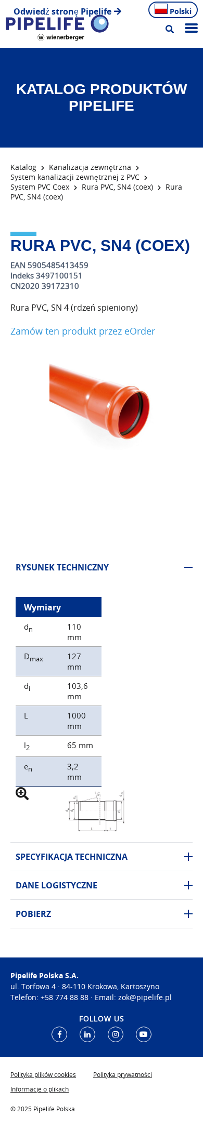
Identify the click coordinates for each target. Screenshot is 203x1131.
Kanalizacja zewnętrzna (90, 167)
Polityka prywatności (122, 1074)
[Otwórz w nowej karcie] (59, 1034)
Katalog (23, 167)
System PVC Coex (39, 187)
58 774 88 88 (66, 997)
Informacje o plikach (39, 1089)
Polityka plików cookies (43, 1074)
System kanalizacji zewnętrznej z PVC (74, 177)
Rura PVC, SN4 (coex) (117, 187)
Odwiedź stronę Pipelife (62, 11)
